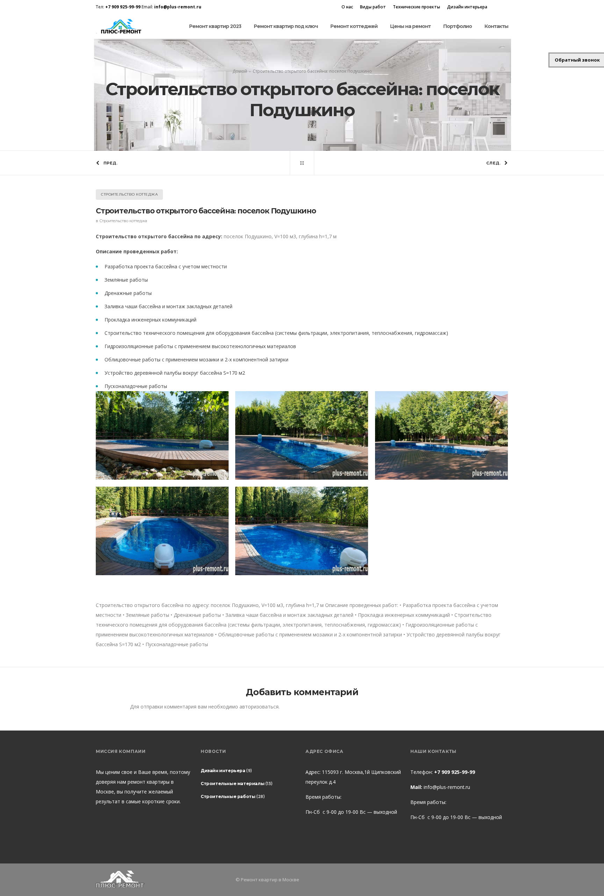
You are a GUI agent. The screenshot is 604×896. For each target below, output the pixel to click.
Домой (239, 71)
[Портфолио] (302, 163)
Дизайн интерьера (467, 7)
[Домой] (162, 879)
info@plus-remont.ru (447, 787)
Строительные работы (228, 796)
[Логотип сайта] (120, 26)
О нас (347, 7)
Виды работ (373, 7)
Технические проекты (416, 7)
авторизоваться (259, 706)
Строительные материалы (232, 783)
